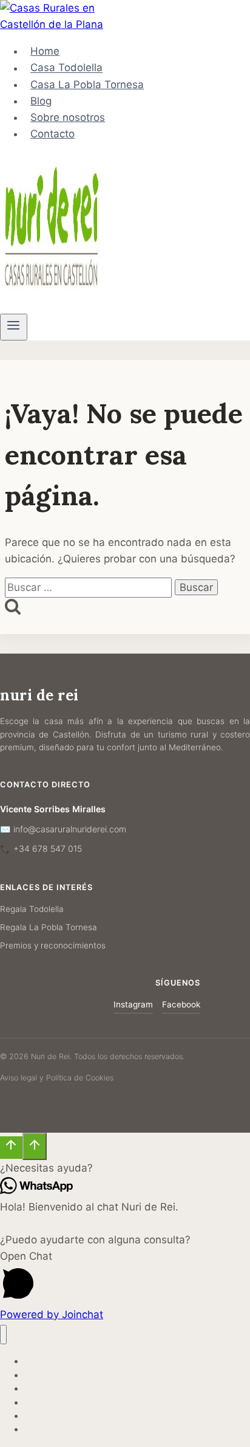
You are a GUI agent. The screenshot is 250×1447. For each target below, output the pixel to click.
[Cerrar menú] (3, 1335)
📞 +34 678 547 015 (41, 848)
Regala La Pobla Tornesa (48, 927)
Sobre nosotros (67, 117)
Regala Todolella (32, 909)
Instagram (133, 1004)
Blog (41, 101)
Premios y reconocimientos (53, 945)
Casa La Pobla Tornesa (87, 84)
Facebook (181, 1004)
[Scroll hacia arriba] (11, 1147)
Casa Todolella (66, 68)
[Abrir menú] (13, 327)
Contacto (52, 134)
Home (44, 51)
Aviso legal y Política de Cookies (56, 1077)
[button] (125, 1168)
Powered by (51, 1314)
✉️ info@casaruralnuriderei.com (63, 829)
